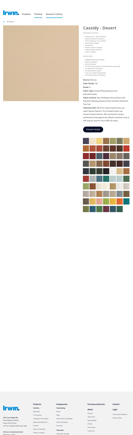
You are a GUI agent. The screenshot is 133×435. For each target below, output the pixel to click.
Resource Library (54, 14)
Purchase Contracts (96, 404)
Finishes (38, 14)
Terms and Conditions (120, 414)
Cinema (35, 425)
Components (61, 404)
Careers (90, 413)
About (90, 409)
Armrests (59, 425)
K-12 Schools (37, 415)
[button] (86, 141)
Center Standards (62, 422)
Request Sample (93, 129)
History (89, 424)
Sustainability (91, 420)
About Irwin (91, 417)
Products (26, 14)
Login (115, 409)
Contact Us (91, 431)
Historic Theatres (39, 433)
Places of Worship (39, 429)
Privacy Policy (117, 418)
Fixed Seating (60, 408)
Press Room (91, 427)
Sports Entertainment (40, 422)
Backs (58, 411)
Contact (116, 404)
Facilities (36, 408)
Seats (58, 415)
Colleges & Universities (41, 419)
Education (36, 411)
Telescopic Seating (62, 434)
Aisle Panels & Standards (64, 419)
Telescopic (60, 430)
